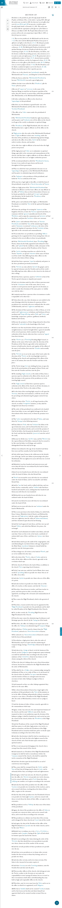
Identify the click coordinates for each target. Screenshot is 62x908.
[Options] (58, 7)
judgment (25, 652)
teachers (14, 787)
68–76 (42, 62)
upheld (21, 246)
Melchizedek (21, 80)
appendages (16, 101)
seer (37, 831)
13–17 (34, 43)
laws (20, 567)
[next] (59, 455)
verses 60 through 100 (22, 24)
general (26, 214)
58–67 (45, 60)
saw (20, 485)
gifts (39, 833)
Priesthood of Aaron (42, 161)
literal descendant (37, 184)
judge (26, 650)
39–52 (34, 56)
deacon (26, 777)
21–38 (26, 52)
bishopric (19, 176)
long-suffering (25, 314)
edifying (14, 781)
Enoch (16, 478)
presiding (21, 573)
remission (41, 228)
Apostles (19, 254)
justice (40, 767)
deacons (43, 586)
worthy (42, 889)
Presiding (41, 241)
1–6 (13, 38)
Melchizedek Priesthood (36, 78)
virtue (44, 314)
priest (34, 140)
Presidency (19, 126)
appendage (15, 171)
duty (40, 883)
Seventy (19, 267)
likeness (45, 439)
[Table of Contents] (2, 7)
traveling (34, 865)
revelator (44, 831)
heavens (34, 212)
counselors (25, 657)
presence (43, 216)
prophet (25, 833)
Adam (40, 419)
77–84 (33, 65)
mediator (30, 218)
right (17, 135)
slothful (23, 889)
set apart (37, 194)
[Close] (8, 20)
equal (32, 261)
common (15, 756)
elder (24, 112)
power (18, 222)
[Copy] (8, 26)
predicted (25, 546)
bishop (22, 192)
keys (19, 179)
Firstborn (15, 216)
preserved (36, 433)
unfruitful (23, 324)
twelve (19, 251)
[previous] (2, 455)
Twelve (19, 340)
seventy (22, 865)
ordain (38, 557)
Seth (24, 425)
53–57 (32, 58)
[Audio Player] (57, 903)
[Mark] (8, 23)
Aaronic (25, 75)
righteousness (24, 312)
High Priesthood (17, 607)
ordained (36, 425)
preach (35, 267)
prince (40, 536)
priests (22, 578)
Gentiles (37, 348)
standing (37, 135)
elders (46, 810)
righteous (31, 306)
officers (45, 234)
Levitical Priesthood (18, 109)
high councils (26, 374)
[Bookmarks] (52, 7)
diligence (40, 885)
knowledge (31, 645)
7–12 (13, 41)
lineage (20, 421)
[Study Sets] (49, 7)
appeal (47, 334)
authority (27, 120)
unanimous (21, 284)
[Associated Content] (53, 15)
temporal (42, 626)
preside (28, 826)
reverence (30, 89)
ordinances (34, 226)
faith (36, 314)
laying (35, 620)
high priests (24, 516)
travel (37, 820)
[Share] (8, 29)
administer (19, 226)
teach (35, 779)
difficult (30, 712)
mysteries (40, 209)
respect (22, 89)
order (18, 419)
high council (20, 384)
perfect (31, 439)
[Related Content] (55, 7)
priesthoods (35, 72)
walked (36, 487)
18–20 (20, 47)
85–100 (44, 67)
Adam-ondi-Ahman (42, 518)
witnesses (32, 254)
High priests (17, 133)
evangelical (26, 404)
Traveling (28, 340)
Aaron (47, 184)
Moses (22, 828)
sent (26, 366)
